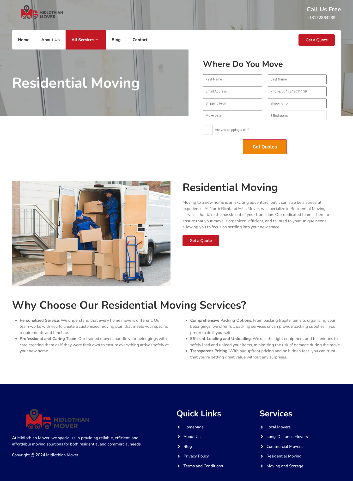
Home (23, 40)
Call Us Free (324, 9)
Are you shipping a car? (232, 130)
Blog (116, 40)
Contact (140, 40)
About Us (50, 40)
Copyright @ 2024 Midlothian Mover (45, 455)
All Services (83, 40)
